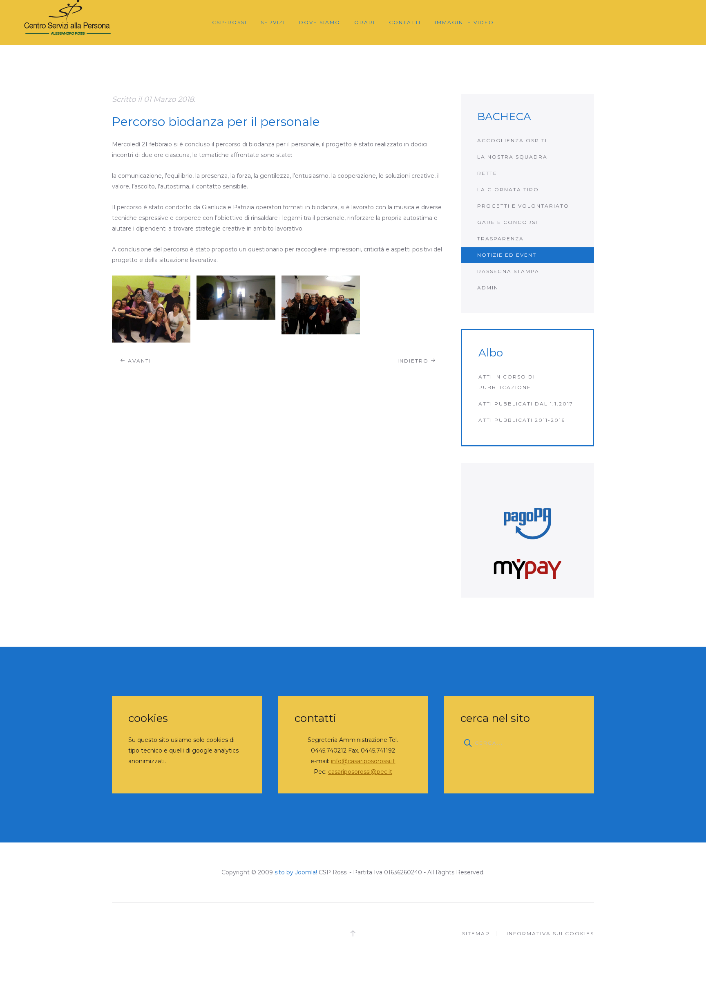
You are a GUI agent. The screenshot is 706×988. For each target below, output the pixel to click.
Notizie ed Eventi (507, 255)
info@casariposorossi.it (363, 761)
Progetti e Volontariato (523, 206)
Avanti (138, 361)
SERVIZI (273, 22)
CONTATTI (405, 22)
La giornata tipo (508, 189)
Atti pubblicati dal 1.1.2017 (525, 404)
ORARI (364, 22)
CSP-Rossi (229, 22)
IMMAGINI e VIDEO (464, 22)
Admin (487, 288)
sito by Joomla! (296, 872)
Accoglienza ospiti (512, 140)
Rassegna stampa (508, 271)
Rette (487, 173)
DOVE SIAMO (319, 22)
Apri (151, 309)
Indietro (414, 361)
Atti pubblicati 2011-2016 (521, 420)
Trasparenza (500, 238)
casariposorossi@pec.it (360, 771)
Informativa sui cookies (550, 933)
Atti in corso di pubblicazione (506, 382)
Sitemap (476, 933)
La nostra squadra (512, 157)
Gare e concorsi (507, 222)
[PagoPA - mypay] (527, 530)
